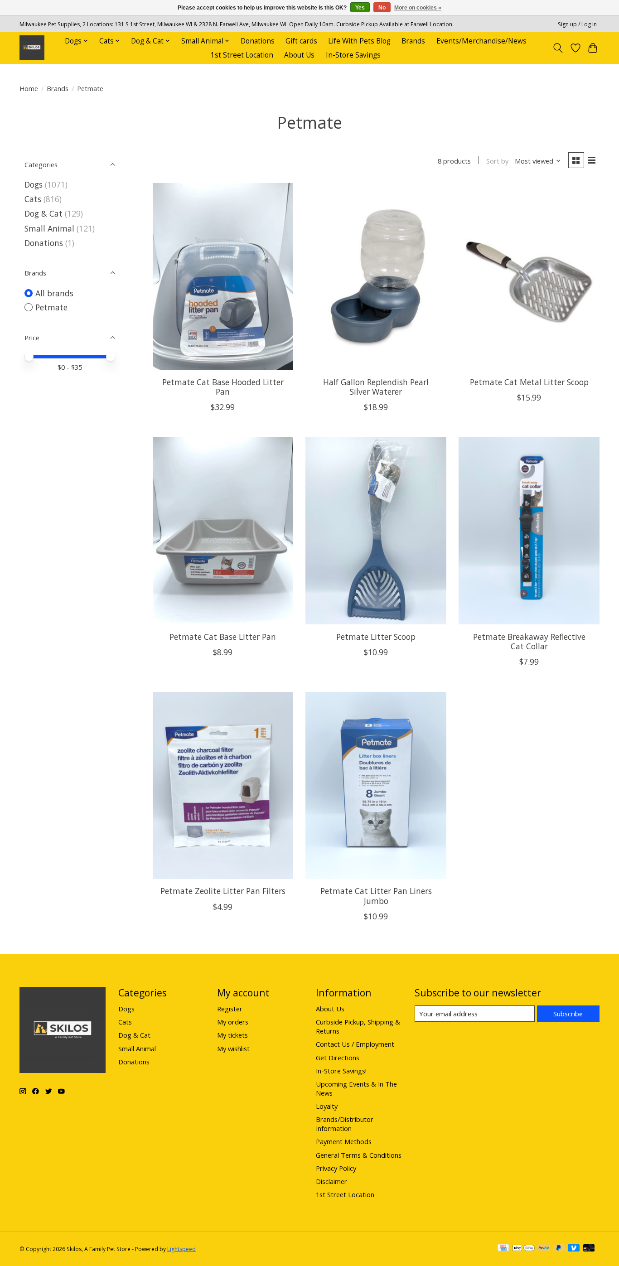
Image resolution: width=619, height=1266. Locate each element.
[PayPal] (544, 1248)
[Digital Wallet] (524, 1248)
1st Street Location (242, 55)
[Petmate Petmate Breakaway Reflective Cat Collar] (529, 530)
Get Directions (337, 1057)
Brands (413, 41)
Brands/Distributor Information (344, 1124)
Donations (258, 41)
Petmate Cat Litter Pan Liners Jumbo (376, 895)
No (382, 8)
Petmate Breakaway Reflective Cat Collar (529, 641)
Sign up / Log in (577, 24)
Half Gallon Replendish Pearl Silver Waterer (376, 387)
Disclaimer (331, 1181)
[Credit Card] (503, 1248)
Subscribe (568, 1013)
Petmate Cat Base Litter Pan (222, 636)
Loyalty (327, 1106)
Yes (360, 8)
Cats (32, 198)
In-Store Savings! (341, 1070)
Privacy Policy (336, 1168)
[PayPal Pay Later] (559, 1248)
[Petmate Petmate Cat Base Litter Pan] (223, 530)
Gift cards (301, 41)
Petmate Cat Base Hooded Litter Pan (223, 387)
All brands (54, 293)
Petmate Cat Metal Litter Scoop (529, 382)
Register (229, 1008)
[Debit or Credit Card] (589, 1248)
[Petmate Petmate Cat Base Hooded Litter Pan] (223, 276)
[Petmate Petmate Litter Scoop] (375, 530)
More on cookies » (417, 8)
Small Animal (49, 228)
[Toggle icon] (558, 48)
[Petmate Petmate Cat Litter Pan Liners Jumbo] (375, 785)
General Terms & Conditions (358, 1155)
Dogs (33, 184)
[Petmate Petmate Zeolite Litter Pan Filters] (223, 785)
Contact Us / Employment (355, 1044)
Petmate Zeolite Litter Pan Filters (222, 890)
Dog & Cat (43, 213)
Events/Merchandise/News (481, 41)
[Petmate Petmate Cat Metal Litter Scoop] (529, 276)
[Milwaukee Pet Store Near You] (31, 47)
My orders (232, 1021)
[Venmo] (574, 1248)
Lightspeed (181, 1249)
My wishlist (233, 1048)
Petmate (51, 307)
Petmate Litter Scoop (376, 636)
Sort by (497, 160)
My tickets (232, 1034)
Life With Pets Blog (359, 41)
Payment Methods (344, 1141)
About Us (299, 55)
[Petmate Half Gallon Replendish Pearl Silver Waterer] (375, 276)
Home (28, 88)
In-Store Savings (353, 55)
